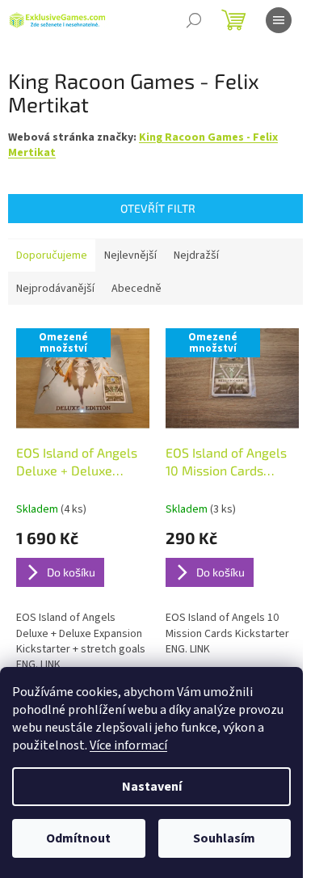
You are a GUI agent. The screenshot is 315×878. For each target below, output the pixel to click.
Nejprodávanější (55, 289)
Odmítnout (78, 838)
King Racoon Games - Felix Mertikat (143, 145)
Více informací (128, 745)
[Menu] (278, 20)
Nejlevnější (130, 255)
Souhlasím (224, 838)
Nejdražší (196, 255)
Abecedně (136, 289)
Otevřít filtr (157, 208)
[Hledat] (194, 20)
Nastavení (152, 787)
